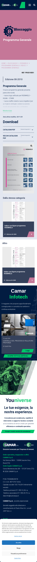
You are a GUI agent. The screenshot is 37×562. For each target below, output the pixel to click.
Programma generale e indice (13, 65)
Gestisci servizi (18, 536)
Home (3, 63)
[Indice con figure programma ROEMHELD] (18, 219)
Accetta (18, 543)
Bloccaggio (13, 63)
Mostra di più (7, 111)
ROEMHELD (24, 63)
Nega (18, 548)
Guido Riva (7, 346)
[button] (29, 5)
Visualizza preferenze (18, 554)
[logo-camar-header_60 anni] (9, 5)
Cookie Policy (17, 558)
